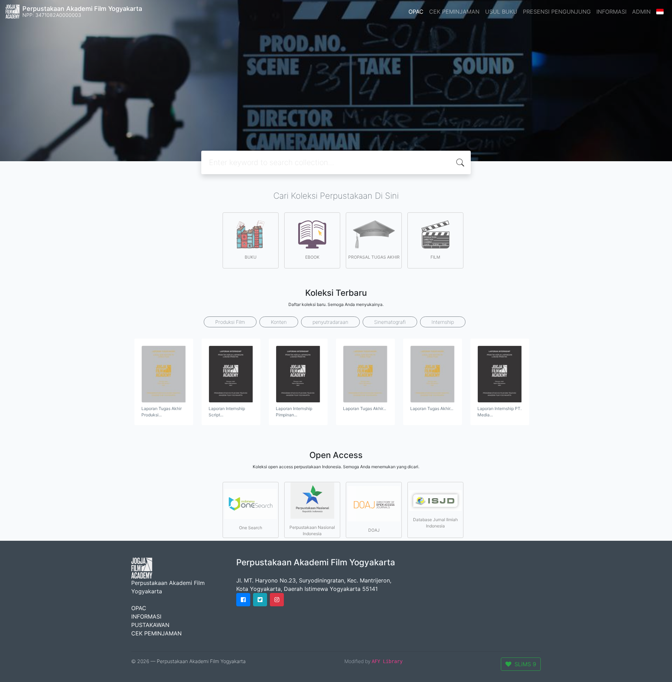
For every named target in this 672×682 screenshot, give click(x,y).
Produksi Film (230, 322)
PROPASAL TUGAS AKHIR (374, 257)
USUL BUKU (501, 11)
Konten (279, 322)
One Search (250, 527)
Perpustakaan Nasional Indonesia (312, 530)
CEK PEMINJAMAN (454, 11)
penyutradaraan (330, 322)
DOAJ (374, 530)
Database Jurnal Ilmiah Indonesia (435, 522)
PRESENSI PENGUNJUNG (557, 11)
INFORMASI (611, 11)
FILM (435, 257)
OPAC (416, 11)
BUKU (251, 257)
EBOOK (312, 257)
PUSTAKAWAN (150, 624)
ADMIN (641, 11)
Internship (443, 322)
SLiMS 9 (525, 664)
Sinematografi (390, 322)
